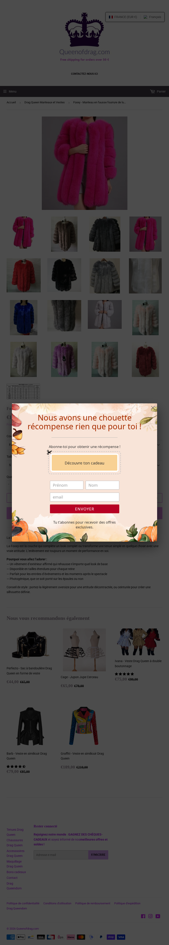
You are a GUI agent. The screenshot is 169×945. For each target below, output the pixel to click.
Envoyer (84, 509)
